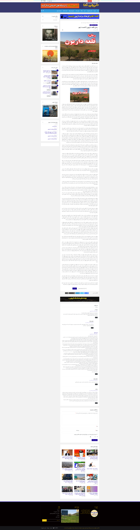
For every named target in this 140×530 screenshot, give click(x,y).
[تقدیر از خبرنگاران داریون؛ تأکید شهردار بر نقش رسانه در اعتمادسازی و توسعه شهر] (92, 452)
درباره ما (95, 10)
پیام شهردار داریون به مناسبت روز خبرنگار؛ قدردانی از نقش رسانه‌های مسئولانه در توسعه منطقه (67, 457)
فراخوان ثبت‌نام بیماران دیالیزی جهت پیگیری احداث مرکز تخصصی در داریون (92, 482)
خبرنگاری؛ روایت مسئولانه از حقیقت (82, 1)
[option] (49, 35)
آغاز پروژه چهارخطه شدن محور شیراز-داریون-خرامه (80, 481)
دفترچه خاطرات (65, 10)
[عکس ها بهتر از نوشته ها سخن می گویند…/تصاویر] (54, 72)
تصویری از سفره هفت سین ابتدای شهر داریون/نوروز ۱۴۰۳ (47, 77)
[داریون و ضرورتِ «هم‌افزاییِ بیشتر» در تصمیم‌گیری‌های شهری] (67, 465)
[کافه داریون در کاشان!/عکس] (54, 82)
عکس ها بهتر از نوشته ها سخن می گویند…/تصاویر (47, 71)
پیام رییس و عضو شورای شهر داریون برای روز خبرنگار (80, 458)
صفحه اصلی (57, 517)
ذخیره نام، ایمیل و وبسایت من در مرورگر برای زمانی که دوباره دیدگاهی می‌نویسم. (85, 434)
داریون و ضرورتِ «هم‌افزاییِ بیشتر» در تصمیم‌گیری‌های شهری (67, 469)
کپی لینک (74, 288)
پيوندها (58, 510)
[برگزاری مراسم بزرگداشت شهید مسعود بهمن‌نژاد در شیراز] (67, 477)
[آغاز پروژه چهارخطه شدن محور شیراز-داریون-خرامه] (79, 477)
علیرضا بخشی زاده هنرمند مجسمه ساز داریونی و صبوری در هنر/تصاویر (50, 114)
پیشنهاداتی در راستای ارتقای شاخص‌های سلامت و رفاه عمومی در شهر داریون (80, 470)
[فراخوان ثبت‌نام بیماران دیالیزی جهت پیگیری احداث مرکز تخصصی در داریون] (92, 477)
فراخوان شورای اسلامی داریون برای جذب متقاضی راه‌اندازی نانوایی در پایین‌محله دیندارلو (80, 494)
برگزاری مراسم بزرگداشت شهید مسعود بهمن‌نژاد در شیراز (68, 481)
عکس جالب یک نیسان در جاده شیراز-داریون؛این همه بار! (47, 93)
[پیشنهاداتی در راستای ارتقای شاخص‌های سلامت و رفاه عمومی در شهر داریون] (79, 465)
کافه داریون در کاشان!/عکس (47, 81)
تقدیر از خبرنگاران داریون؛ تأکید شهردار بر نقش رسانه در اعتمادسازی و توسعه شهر (93, 457)
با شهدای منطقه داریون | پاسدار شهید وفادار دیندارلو (51, 38)
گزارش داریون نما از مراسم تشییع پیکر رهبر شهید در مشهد (68, 494)
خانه (97, 10)
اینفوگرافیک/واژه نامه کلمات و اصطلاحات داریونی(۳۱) (51, 60)
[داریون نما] (91, 5)
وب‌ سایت (77, 430)
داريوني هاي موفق (71, 10)
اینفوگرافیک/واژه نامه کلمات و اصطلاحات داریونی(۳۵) (93, 494)
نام (97, 426)
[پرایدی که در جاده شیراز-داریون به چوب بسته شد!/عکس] (54, 87)
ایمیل (96, 430)
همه (90, 25)
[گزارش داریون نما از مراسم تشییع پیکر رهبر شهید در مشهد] (67, 489)
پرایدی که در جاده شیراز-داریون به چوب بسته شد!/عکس (47, 87)
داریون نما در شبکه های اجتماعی (54, 513)
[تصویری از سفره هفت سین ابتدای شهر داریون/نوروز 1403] (54, 77)
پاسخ (96, 317)
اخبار (84, 10)
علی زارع (96, 333)
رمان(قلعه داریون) (92, 22)
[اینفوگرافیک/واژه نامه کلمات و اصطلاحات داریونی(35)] (92, 489)
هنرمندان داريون (59, 10)
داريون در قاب (77, 10)
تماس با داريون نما (89, 10)
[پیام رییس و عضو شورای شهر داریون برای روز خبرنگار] (79, 453)
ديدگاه (82, 10)
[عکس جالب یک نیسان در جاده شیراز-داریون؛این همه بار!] (54, 93)
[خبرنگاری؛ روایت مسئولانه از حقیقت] (92, 465)
